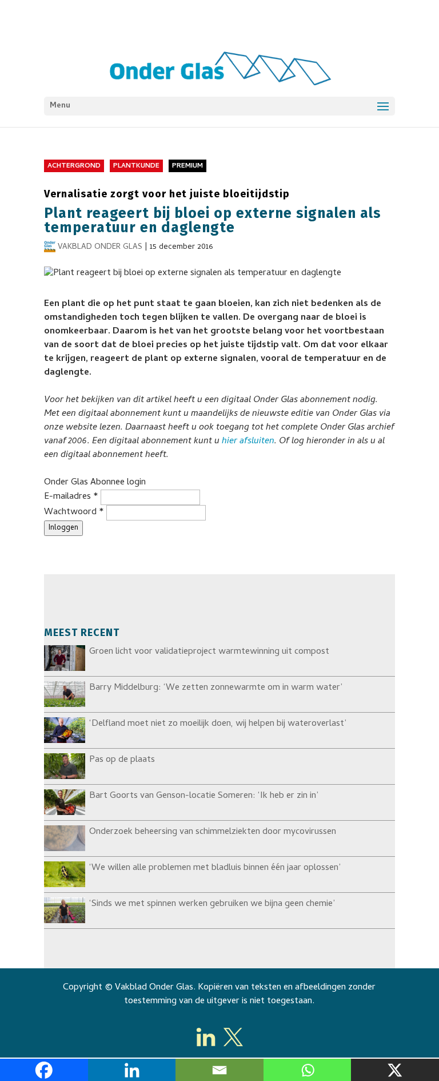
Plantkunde (136, 166)
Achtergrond (74, 166)
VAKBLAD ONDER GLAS (100, 247)
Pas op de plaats (122, 760)
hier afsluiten (248, 441)
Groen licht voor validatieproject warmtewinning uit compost (209, 652)
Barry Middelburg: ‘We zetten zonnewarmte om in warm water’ (215, 688)
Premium (187, 166)
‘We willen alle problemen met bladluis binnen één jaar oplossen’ (215, 868)
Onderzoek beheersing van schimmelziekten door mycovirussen (212, 832)
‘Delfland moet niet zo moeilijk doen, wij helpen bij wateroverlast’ (217, 724)
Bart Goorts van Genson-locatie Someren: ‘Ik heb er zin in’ (203, 796)
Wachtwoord (74, 512)
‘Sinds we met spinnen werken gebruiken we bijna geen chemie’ (212, 904)
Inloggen (63, 528)
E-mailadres (71, 497)
